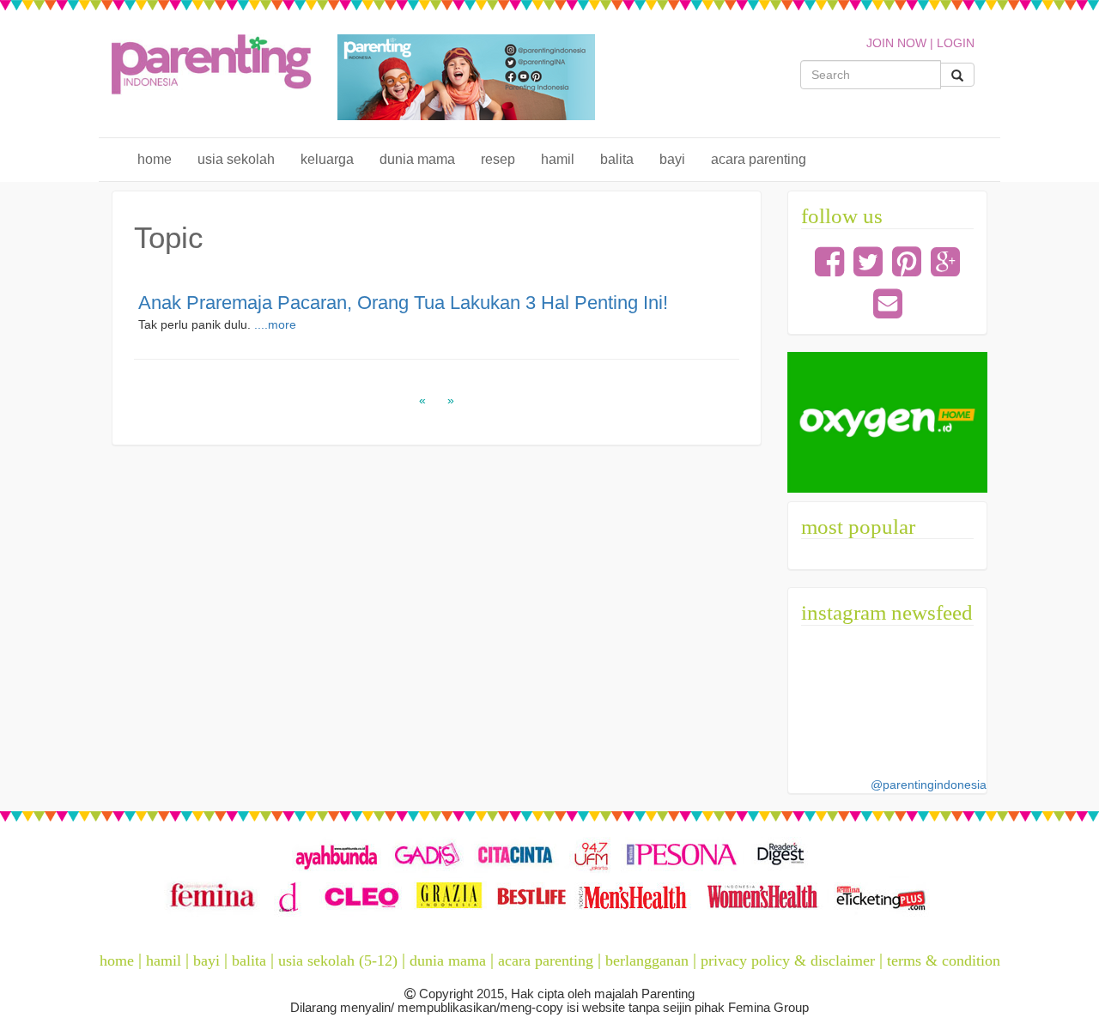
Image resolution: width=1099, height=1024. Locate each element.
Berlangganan (647, 960)
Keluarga (327, 159)
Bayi (672, 159)
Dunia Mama (417, 159)
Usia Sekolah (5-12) (338, 960)
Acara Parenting (758, 159)
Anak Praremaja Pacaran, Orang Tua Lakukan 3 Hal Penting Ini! (403, 302)
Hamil (557, 159)
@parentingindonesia (929, 784)
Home (154, 159)
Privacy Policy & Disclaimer (788, 960)
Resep (498, 159)
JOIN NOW (896, 43)
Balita (617, 159)
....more (275, 324)
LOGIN (956, 43)
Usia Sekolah (236, 159)
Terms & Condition (943, 960)
